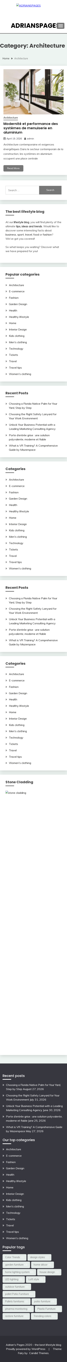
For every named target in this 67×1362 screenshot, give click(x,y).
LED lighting (13, 1279)
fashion (47, 234)
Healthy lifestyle (19, 317)
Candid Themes (39, 1353)
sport (20, 234)
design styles (39, 1257)
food (36, 234)
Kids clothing (16, 336)
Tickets (13, 355)
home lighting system (19, 1272)
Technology (16, 348)
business (10, 234)
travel (28, 234)
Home (12, 323)
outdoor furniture (17, 1286)
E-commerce (17, 291)
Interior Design (18, 329)
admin (30, 138)
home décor (42, 1264)
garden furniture (16, 1264)
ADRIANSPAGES (35, 25)
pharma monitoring (18, 1308)
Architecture (10, 117)
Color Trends (14, 1257)
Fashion (14, 297)
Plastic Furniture (48, 1308)
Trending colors (44, 1316)
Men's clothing (18, 342)
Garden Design (18, 304)
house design (49, 1272)
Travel (13, 361)
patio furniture (44, 1301)
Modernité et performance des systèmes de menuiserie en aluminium (30, 128)
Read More (13, 168)
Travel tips (15, 367)
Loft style (36, 1279)
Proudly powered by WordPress (26, 1349)
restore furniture (16, 1316)
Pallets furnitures (16, 1301)
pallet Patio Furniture (19, 1294)
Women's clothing (20, 374)
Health (13, 310)
